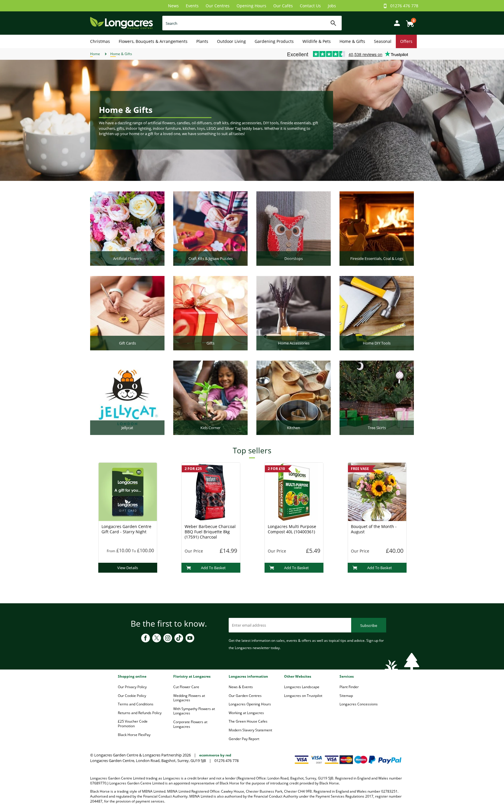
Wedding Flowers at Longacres (189, 698)
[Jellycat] (127, 397)
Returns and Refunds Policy (140, 712)
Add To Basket (213, 567)
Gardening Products (274, 41)
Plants (202, 41)
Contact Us (310, 5)
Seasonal (382, 41)
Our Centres (218, 5)
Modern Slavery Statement (250, 730)
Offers (406, 41)
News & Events (241, 686)
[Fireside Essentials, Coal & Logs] (377, 228)
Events (192, 5)
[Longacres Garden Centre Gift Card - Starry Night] (128, 491)
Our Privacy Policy (132, 686)
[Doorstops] (293, 228)
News (173, 5)
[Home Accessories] (293, 312)
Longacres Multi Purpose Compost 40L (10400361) (292, 529)
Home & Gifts (352, 41)
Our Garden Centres (245, 695)
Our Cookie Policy (132, 695)
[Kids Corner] (210, 397)
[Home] (121, 22)
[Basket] (408, 21)
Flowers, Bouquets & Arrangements (153, 41)
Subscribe (368, 625)
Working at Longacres (246, 712)
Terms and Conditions (135, 704)
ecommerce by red (215, 755)
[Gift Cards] (127, 312)
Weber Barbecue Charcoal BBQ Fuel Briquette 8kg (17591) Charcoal (210, 532)
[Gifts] (210, 312)
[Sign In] (395, 22)
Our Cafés (283, 5)
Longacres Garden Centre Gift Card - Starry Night (126, 529)
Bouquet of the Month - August (374, 529)
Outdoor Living (231, 41)
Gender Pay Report (244, 738)
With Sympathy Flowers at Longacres (194, 711)
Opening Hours (251, 5)
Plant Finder (349, 686)
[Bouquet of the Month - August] (377, 491)
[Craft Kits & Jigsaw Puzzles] (210, 228)
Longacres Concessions (359, 704)
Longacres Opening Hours (250, 704)
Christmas (100, 41)
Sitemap (346, 695)
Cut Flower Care (186, 686)
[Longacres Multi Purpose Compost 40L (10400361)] (294, 491)
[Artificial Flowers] (127, 228)
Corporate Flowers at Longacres (190, 724)
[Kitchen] (293, 397)
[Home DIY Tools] (377, 312)
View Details (127, 567)
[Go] (333, 23)
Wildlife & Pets (316, 41)
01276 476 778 (404, 5)
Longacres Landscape (301, 686)
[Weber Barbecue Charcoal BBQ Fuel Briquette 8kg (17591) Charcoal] (211, 491)
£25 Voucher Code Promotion (133, 723)
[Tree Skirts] (377, 397)
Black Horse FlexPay (134, 734)
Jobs (332, 5)
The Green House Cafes (248, 721)
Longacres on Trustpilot (303, 695)
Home (95, 53)
